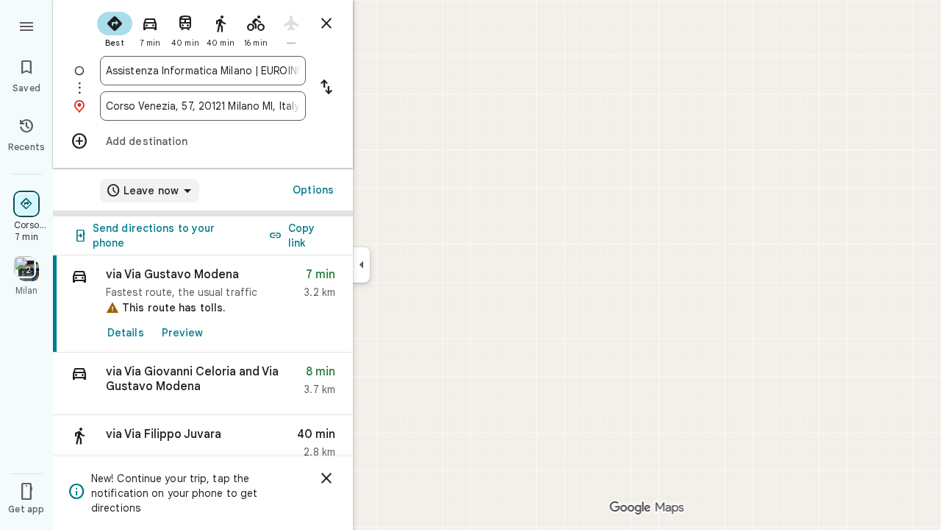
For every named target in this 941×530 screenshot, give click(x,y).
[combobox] (203, 70)
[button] (203, 384)
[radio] (114, 28)
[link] (203, 304)
